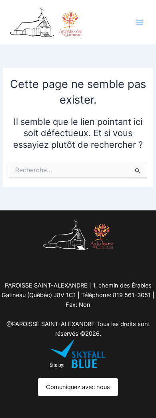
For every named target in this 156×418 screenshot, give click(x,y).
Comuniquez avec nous (78, 387)
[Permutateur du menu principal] (139, 22)
